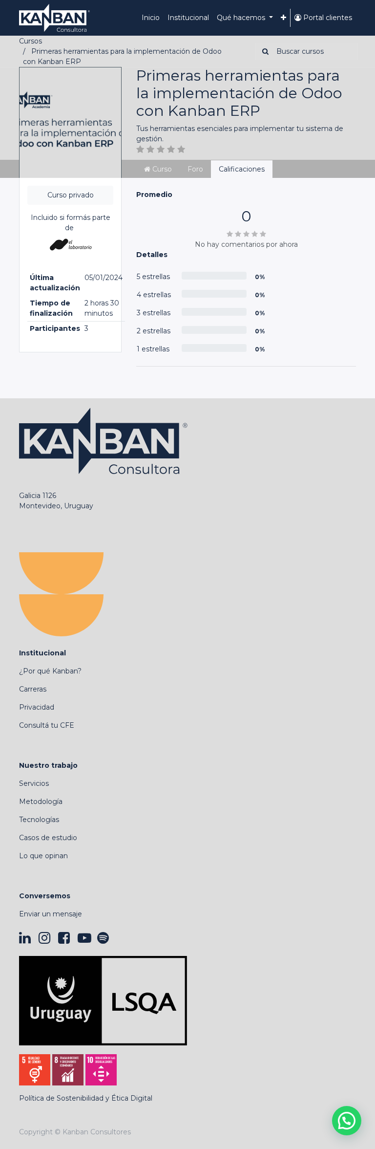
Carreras (32, 689)
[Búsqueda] (263, 51)
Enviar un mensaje (50, 914)
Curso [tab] (161, 169)
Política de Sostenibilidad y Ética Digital (85, 1098)
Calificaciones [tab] (242, 169)
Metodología (40, 801)
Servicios (34, 783)
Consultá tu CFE (46, 725)
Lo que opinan (43, 855)
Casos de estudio (48, 837)
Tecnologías (39, 819)
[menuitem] (151, 18)
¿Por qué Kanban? (50, 671)
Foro (195, 169)
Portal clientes (326, 17)
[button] (283, 18)
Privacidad (36, 707)
